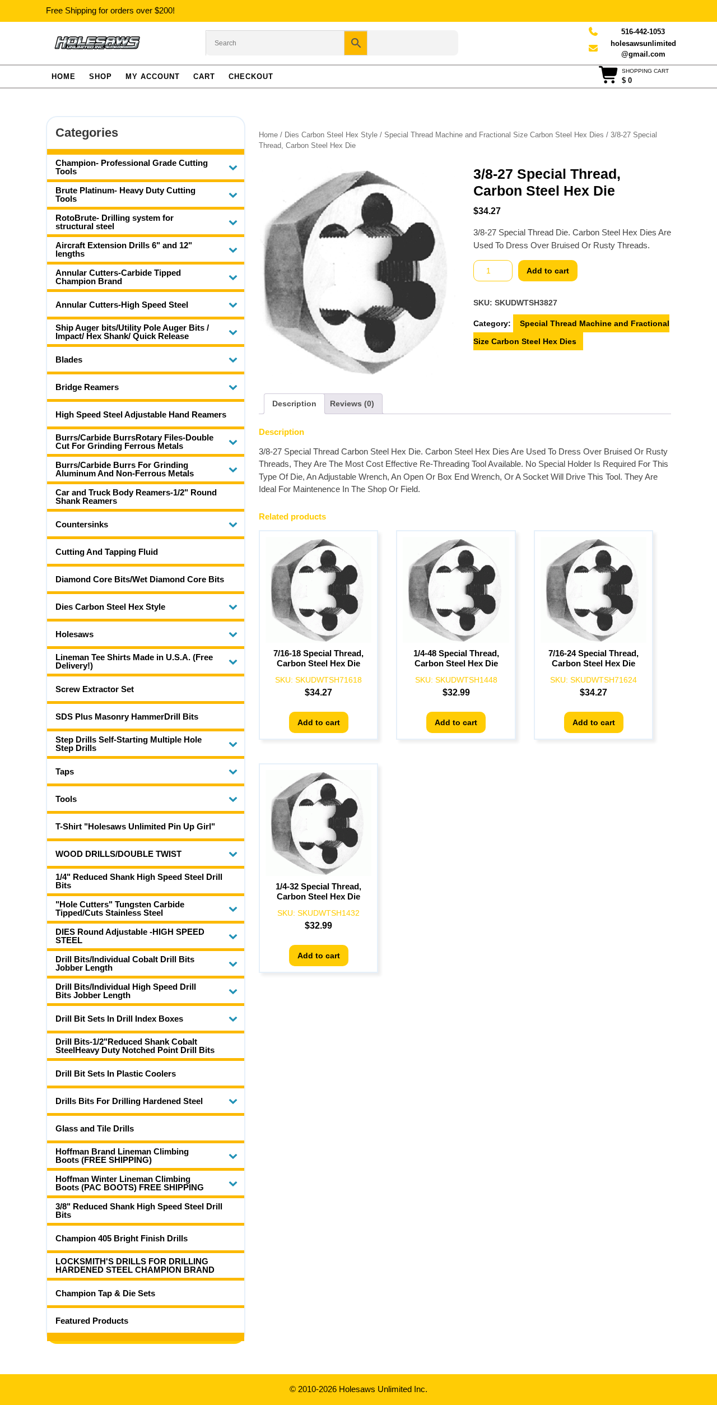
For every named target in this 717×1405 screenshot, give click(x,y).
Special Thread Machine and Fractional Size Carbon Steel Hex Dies (494, 135)
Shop (100, 76)
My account (152, 76)
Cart (204, 76)
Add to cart (548, 270)
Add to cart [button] (318, 722)
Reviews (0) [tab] (352, 403)
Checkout (251, 76)
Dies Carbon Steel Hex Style (331, 135)
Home (64, 76)
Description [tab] (294, 403)
